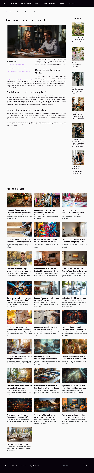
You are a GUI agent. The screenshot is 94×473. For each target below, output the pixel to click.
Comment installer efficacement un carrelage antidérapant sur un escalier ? (19, 241)
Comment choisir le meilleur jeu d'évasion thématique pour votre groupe (74, 329)
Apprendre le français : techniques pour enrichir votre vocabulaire (45, 358)
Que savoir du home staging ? (18, 444)
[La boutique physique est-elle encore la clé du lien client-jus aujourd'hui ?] (78, 104)
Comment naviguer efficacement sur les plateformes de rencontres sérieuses (19, 388)
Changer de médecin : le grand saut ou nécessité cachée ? (77, 90)
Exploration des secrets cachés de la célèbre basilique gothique (74, 386)
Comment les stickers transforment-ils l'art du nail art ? (74, 211)
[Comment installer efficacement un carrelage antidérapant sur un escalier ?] (19, 229)
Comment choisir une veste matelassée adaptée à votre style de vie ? (19, 329)
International (26, 3)
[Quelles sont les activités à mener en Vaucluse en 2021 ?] (47, 405)
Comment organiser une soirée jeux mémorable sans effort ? (19, 299)
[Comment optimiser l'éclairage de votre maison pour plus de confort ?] (74, 229)
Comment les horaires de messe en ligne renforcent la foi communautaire (19, 358)
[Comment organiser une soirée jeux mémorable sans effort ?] (19, 288)
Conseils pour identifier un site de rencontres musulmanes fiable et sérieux (74, 358)
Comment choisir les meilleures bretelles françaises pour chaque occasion (46, 388)
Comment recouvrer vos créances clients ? (19, 71)
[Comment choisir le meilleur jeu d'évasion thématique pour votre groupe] (74, 317)
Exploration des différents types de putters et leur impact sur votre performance (74, 300)
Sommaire (13, 61)
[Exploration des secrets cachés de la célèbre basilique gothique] (74, 375)
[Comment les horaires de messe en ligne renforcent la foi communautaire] (19, 346)
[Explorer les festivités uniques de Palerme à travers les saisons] (47, 229)
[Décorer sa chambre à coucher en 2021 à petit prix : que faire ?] (74, 405)
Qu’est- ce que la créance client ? (16, 64)
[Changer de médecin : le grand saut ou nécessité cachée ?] (78, 79)
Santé (37, 3)
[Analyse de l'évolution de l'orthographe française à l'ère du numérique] (19, 405)
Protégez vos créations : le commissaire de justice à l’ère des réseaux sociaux (77, 169)
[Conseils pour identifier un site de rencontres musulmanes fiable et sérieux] (74, 346)
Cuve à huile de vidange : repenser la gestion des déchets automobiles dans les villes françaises (78, 143)
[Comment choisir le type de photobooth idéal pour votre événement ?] (47, 200)
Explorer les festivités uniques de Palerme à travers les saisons (46, 240)
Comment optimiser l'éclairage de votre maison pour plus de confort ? (73, 241)
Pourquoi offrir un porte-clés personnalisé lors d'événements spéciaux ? (19, 212)
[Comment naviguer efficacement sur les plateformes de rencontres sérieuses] (19, 375)
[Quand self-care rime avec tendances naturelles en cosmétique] (78, 54)
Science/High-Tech (49, 3)
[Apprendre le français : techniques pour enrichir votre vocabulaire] (47, 346)
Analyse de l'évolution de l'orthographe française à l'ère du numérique (19, 417)
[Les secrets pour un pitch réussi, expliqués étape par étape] (47, 288)
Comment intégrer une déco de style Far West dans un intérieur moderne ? (74, 271)
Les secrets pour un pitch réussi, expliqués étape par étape (46, 299)
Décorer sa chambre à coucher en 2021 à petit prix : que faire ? (73, 416)
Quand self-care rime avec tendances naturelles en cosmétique (78, 65)
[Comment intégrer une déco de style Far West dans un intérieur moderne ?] (74, 258)
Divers (62, 3)
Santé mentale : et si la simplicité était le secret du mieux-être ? (78, 40)
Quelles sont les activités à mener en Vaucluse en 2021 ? (45, 416)
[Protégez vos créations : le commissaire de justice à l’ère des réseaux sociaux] (78, 157)
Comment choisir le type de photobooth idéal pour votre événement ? (45, 212)
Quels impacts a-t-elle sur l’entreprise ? (18, 68)
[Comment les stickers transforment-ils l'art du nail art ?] (74, 200)
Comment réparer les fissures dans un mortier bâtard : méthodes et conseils (45, 329)
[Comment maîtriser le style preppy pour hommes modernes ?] (19, 258)
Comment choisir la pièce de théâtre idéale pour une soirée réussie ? (45, 271)
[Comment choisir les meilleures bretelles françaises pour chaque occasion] (47, 375)
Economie (14, 3)
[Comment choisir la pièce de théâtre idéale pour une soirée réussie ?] (47, 258)
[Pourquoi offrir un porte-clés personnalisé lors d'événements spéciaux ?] (19, 200)
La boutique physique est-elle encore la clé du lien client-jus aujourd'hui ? (78, 116)
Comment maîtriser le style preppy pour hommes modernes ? (19, 269)
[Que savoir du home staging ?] (19, 434)
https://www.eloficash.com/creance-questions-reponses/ (24, 80)
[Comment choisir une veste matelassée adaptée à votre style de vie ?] (19, 317)
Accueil (8, 12)
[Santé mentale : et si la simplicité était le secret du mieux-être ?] (78, 29)
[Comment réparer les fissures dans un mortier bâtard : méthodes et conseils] (47, 317)
